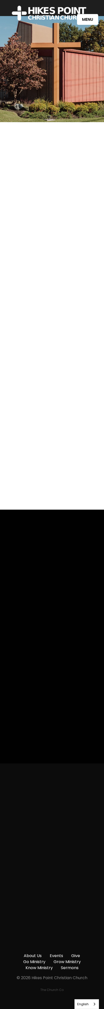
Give (75, 956)
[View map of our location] (52, 876)
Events (56, 956)
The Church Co (52, 990)
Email (12, 642)
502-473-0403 (52, 862)
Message (16, 671)
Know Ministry (39, 968)
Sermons (70, 968)
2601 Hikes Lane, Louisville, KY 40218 (52, 904)
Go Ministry (34, 962)
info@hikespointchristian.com (52, 819)
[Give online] (52, 919)
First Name (18, 585)
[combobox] (86, 1004)
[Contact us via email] (52, 791)
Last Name (17, 613)
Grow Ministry (67, 962)
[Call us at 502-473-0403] (52, 834)
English (83, 1004)
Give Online (52, 947)
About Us (33, 956)
